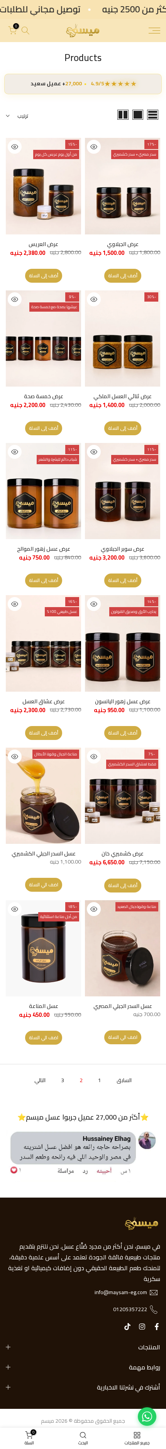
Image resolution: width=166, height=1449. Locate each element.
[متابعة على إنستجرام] (142, 1326)
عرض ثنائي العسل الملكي (122, 396)
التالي (40, 1080)
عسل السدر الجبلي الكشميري (44, 853)
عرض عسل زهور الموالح (43, 549)
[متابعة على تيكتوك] (127, 1326)
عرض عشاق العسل (43, 701)
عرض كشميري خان (123, 853)
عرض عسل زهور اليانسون (123, 701)
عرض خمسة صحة (43, 396)
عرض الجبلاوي (123, 244)
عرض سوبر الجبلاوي (122, 549)
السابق (124, 1080)
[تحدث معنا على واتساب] (147, 1416)
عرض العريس (43, 244)
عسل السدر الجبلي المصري (122, 1006)
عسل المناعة (43, 1006)
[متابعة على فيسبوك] (156, 1326)
